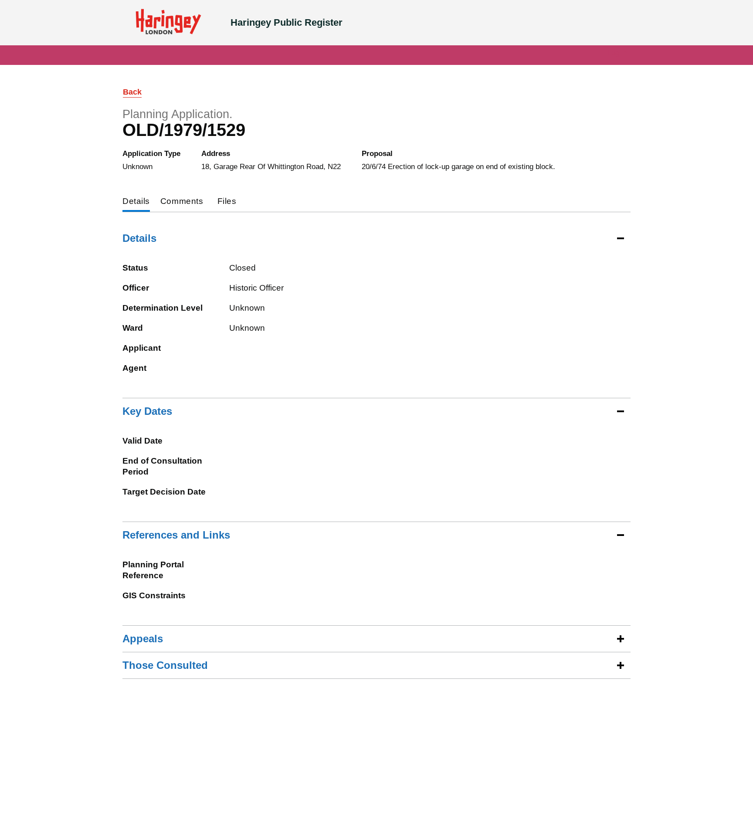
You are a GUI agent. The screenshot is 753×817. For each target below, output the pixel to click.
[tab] (136, 202)
